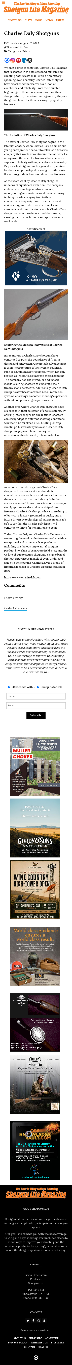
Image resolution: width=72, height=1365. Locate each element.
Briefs (60, 20)
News (49, 20)
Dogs (38, 20)
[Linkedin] (24, 60)
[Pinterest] (18, 60)
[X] (29, 60)
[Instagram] (12, 60)
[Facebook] (7, 60)
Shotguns (14, 20)
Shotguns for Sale (51, 687)
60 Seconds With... (23, 687)
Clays (28, 20)
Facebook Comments (15, 608)
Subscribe (36, 715)
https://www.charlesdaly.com (22, 577)
